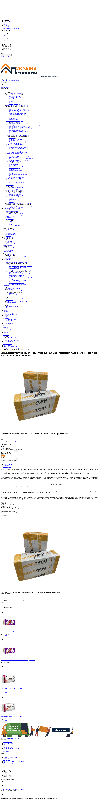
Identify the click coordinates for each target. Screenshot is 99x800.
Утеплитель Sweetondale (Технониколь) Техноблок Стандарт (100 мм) (18, 660)
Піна (4, 762)
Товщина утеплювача (6, 453)
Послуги (5, 311)
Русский (3, 54)
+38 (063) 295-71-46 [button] (6, 789)
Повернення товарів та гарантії (11, 28)
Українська (8, 54)
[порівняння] (2, 439)
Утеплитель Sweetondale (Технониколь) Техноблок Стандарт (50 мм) (17, 631)
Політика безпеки (7, 26)
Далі (2, 602)
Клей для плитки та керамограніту (12, 757)
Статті (5, 316)
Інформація (6, 318)
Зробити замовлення (6, 87)
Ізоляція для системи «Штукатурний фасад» (14, 348)
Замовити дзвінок (15, 80)
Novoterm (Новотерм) (14, 441)
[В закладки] (1, 439)
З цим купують (7, 467)
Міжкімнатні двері (8, 764)
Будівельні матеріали (8, 345)
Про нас (5, 24)
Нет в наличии (4, 635)
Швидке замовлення (11, 460)
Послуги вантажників (8, 23)
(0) (1, 438)
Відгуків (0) (6, 465)
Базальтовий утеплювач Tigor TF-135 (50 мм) (12, 688)
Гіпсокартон (6, 756)
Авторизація (6, 60)
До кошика (3, 460)
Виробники (6, 315)
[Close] (1, 518)
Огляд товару (6, 463)
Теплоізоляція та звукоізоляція (10, 346)
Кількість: (3, 457)
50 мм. (2, 455)
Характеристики (7, 464)
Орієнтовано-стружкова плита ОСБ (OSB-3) (14, 761)
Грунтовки (6, 758)
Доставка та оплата (8, 25)
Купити (16, 450)
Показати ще (4, 722)
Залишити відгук (4, 515)
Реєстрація (6, 58)
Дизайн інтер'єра (7, 21)
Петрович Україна (7, 344)
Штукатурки (6, 760)
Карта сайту (6, 749)
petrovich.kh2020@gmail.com (17, 789)
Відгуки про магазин (8, 323)
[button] (4, 35)
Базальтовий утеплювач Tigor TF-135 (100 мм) (12, 716)
